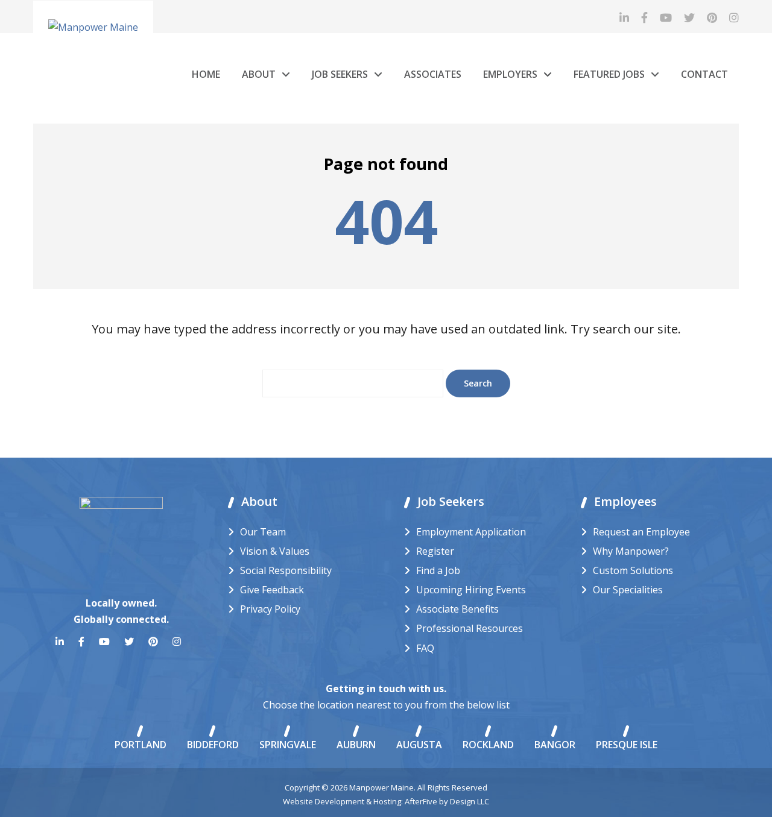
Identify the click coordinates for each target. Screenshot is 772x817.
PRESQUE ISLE (626, 744)
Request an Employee (641, 531)
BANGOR (554, 744)
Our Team (263, 531)
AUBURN (356, 744)
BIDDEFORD (213, 744)
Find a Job (438, 570)
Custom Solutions (633, 570)
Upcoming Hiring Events (471, 589)
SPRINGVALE (287, 744)
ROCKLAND (488, 744)
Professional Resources (469, 628)
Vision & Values (274, 551)
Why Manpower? (631, 551)
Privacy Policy (270, 609)
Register (435, 551)
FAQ (425, 648)
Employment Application (471, 531)
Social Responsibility (286, 570)
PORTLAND (140, 744)
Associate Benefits (457, 609)
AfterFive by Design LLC (447, 801)
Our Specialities (628, 589)
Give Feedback (272, 589)
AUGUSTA (419, 744)
